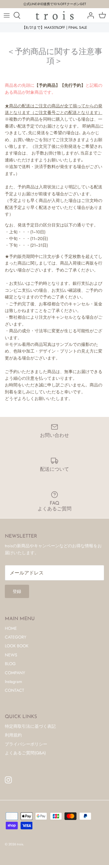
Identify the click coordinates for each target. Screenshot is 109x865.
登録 (17, 591)
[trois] (55, 15)
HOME (11, 628)
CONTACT (14, 690)
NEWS (11, 655)
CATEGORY (15, 637)
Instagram (13, 681)
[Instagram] (8, 779)
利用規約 (13, 735)
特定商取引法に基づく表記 (30, 726)
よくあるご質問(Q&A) (25, 753)
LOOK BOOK (16, 646)
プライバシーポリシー (26, 744)
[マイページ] (89, 15)
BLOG (10, 664)
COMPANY (15, 673)
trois (20, 844)
